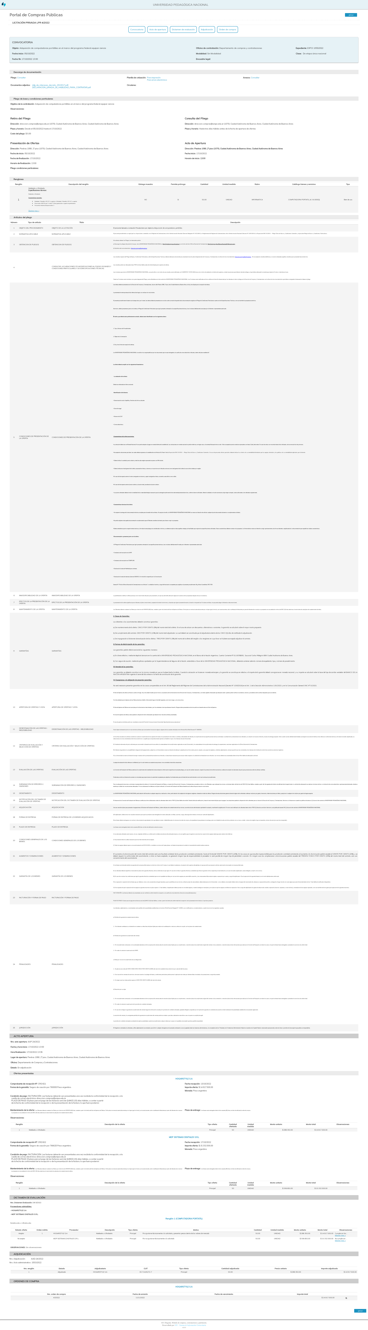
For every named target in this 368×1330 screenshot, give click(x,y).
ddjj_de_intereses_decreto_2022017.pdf (50, 85)
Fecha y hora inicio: (19, 1047)
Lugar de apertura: (19, 1057)
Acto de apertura (157, 29)
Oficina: (14, 1062)
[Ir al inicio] (3, 5)
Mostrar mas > (33, 211)
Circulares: (131, 85)
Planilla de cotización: (136, 77)
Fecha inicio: (18, 53)
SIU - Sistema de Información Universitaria (190, 1325)
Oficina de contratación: (207, 48)
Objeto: (15, 48)
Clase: (299, 53)
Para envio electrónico (157, 80)
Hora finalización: (18, 1052)
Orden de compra (227, 29)
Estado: (14, 1067)
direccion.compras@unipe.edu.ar (139, 248)
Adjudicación (207, 29)
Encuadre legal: (203, 59)
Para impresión (154, 77)
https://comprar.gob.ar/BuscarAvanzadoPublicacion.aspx (221, 244)
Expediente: (301, 48)
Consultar (21, 77)
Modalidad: (201, 53)
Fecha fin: (16, 59)
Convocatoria (136, 29)
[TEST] (346, 1298)
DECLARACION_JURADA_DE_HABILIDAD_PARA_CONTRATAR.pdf (61, 87)
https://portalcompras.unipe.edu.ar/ (171, 244)
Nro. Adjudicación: (17, 1259)
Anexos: (246, 77)
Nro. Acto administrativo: (20, 1262)
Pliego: (14, 77)
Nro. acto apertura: (19, 1042)
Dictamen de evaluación (183, 29)
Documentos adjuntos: (20, 85)
